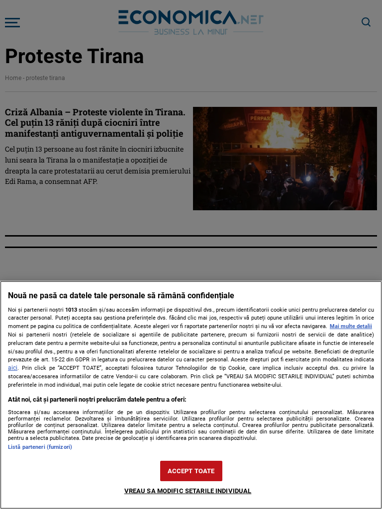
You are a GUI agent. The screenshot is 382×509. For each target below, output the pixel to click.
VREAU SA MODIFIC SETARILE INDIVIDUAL (188, 491)
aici (12, 367)
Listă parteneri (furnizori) (40, 447)
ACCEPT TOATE (191, 471)
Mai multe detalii (351, 326)
